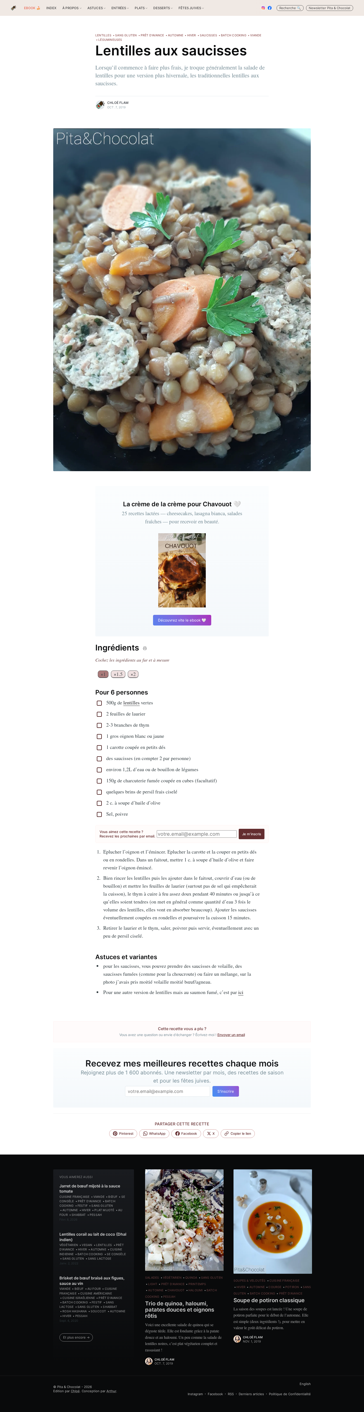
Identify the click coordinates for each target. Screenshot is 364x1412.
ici (240, 992)
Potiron (292, 1287)
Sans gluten (126, 35)
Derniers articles (251, 1394)
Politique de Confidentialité (290, 1394)
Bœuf (112, 1197)
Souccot (98, 1311)
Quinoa (191, 1277)
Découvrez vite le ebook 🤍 (182, 620)
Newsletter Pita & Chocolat (329, 8)
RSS (231, 1394)
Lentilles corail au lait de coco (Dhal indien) (92, 1237)
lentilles (131, 702)
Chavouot (176, 1290)
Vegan (87, 1245)
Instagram (195, 1394)
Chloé (75, 1391)
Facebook (215, 1394)
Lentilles (103, 35)
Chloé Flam (118, 103)
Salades (152, 1277)
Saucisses (208, 35)
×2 (133, 674)
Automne (175, 35)
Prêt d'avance (152, 35)
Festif (83, 1205)
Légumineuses (110, 40)
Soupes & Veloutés (249, 1280)
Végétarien (68, 1245)
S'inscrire (225, 1091)
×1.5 (118, 674)
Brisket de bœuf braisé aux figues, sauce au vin (92, 1280)
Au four (94, 1289)
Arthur (111, 1391)
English (305, 1384)
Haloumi (195, 1290)
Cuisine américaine (96, 1293)
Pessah (96, 1215)
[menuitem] (32, 8)
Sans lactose (99, 1258)
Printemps (197, 1284)
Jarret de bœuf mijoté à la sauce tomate (89, 1188)
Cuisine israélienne (78, 1298)
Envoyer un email (231, 1035)
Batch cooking (233, 35)
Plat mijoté (104, 1210)
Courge (274, 1287)
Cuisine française (74, 1197)
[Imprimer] (144, 648)
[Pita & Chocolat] (13, 8)
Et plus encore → (76, 1337)
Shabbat (79, 1215)
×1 (103, 674)
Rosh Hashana (74, 1311)
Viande (255, 35)
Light (152, 1284)
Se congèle (116, 1254)
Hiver (191, 35)
